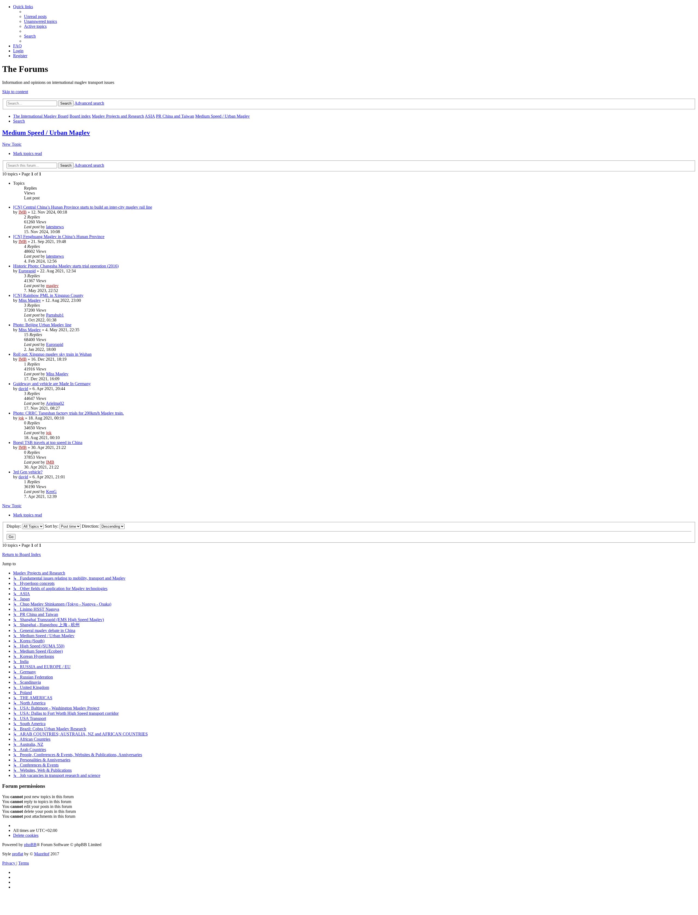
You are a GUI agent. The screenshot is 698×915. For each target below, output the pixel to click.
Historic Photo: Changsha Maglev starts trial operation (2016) (66, 266)
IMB (23, 212)
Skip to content (15, 91)
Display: (14, 526)
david (23, 388)
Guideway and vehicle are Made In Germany (52, 383)
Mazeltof (41, 854)
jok (21, 418)
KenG (51, 491)
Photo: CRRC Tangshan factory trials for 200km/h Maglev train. (68, 413)
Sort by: (52, 526)
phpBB (30, 844)
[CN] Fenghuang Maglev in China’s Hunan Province (58, 236)
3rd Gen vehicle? (28, 472)
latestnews (55, 226)
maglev (52, 285)
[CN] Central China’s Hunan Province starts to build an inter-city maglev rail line (82, 207)
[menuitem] (35, 16)
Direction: (91, 526)
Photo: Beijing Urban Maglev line (42, 325)
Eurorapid (27, 271)
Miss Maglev (30, 300)
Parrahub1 (55, 315)
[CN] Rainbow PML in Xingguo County (48, 295)
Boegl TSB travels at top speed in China (47, 442)
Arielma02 (55, 403)
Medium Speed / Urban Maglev (46, 132)
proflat (17, 854)
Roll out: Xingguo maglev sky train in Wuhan (52, 354)
